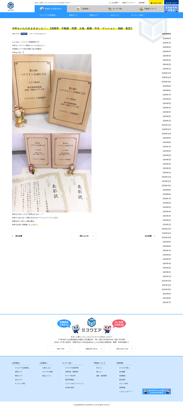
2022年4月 (167, 263)
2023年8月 (167, 194)
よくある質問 (113, 2)
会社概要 (122, 372)
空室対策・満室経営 (71, 372)
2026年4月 (167, 56)
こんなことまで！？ (126, 391)
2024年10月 (166, 134)
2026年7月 (167, 43)
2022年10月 (166, 237)
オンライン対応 (137, 15)
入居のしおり (46, 368)
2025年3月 (167, 112)
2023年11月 (166, 181)
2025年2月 (167, 116)
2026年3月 (167, 60)
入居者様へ (43, 363)
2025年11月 (166, 77)
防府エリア (94, 15)
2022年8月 (167, 246)
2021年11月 (166, 285)
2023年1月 (167, 224)
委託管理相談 (69, 379)
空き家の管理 (69, 387)
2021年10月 (166, 289)
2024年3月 (167, 164)
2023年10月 (166, 185)
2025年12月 (166, 73)
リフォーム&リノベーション (74, 383)
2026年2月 (167, 64)
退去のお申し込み (122, 349)
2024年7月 (167, 147)
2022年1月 (167, 276)
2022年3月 (167, 268)
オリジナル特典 (47, 372)
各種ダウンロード (128, 2)
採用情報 (122, 387)
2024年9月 (167, 138)
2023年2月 (167, 220)
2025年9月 (167, 86)
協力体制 (122, 379)
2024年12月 (166, 125)
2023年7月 (167, 198)
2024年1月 (167, 173)
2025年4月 (167, 108)
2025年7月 (167, 95)
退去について (46, 376)
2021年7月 (167, 302)
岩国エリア (73, 15)
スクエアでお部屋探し (48, 15)
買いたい (99, 372)
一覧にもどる (83, 236)
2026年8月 (167, 38)
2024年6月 (167, 151)
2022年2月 (167, 272)
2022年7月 (167, 250)
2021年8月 (167, 298)
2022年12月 (166, 229)
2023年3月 (167, 216)
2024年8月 (167, 142)
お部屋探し (16, 363)
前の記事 (18, 236)
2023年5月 (167, 207)
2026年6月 (167, 47)
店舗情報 (122, 376)
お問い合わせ (172, 3)
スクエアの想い (124, 368)
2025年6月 (167, 99)
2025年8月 (167, 90)
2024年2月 (167, 168)
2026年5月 (167, 51)
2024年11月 (166, 129)
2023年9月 (167, 190)
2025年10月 (166, 82)
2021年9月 (167, 294)
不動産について (99, 363)
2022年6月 (167, 255)
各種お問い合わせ (91, 349)
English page (156, 3)
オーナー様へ (67, 363)
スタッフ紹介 (123, 383)
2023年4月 (167, 211)
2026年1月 (167, 69)
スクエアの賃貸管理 (71, 368)
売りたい (99, 368)
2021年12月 (166, 281)
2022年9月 (167, 242)
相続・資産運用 (101, 376)
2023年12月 (166, 177)
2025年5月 (167, 103)
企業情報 (141, 2)
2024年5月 (167, 155)
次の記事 (148, 236)
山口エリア (115, 15)
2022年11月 (166, 233)
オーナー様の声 (70, 376)
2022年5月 (167, 259)
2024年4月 (167, 160)
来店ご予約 (60, 349)
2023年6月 (167, 203)
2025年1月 (167, 121)
